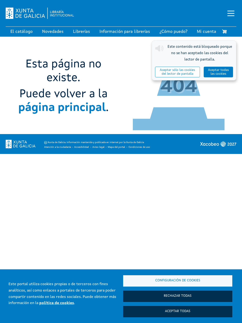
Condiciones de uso (139, 147)
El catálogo (21, 32)
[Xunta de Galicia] (20, 144)
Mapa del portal (116, 147)
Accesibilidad (81, 147)
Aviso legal (98, 147)
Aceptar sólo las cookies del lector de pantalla (177, 72)
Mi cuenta (206, 32)
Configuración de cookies (177, 280)
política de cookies (56, 303)
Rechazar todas (177, 295)
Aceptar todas (177, 311)
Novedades (53, 32)
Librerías (81, 32)
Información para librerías (124, 32)
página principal (62, 107)
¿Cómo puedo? (173, 32)
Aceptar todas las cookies (218, 72)
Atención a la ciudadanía (57, 147)
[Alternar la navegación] (230, 13)
